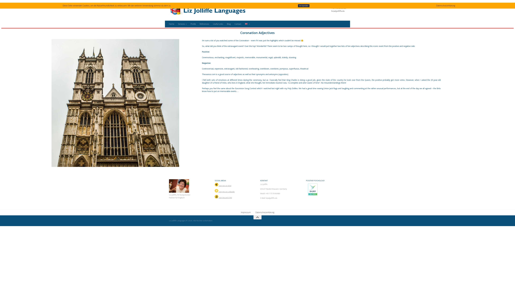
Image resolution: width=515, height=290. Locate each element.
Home (171, 24)
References (204, 24)
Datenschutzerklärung (264, 212)
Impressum (246, 212)
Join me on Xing (224, 185)
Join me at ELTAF (225, 197)
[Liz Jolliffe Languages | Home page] (208, 10)
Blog (229, 24)
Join (226, 192)
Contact (237, 24)
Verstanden (303, 5)
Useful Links (218, 24)
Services (181, 24)
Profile (193, 24)
